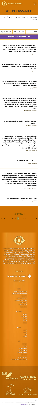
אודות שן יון (24, 316)
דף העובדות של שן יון (22, 298)
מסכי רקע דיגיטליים (22, 353)
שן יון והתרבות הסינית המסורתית (19, 359)
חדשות (19, 327)
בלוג (26, 334)
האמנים (25, 318)
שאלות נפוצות (23, 307)
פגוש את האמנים (23, 304)
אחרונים (25, 314)
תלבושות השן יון (23, 350)
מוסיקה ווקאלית (23, 348)
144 (5, 218)
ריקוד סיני (24, 344)
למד (19, 341)
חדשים (25, 330)
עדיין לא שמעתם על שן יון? (20, 291)
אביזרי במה (24, 355)
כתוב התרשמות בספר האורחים (19, 37)
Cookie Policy (24, 404)
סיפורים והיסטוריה (22, 357)
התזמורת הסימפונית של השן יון (19, 293)
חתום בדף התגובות (19, 281)
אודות (19, 289)
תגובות (25, 320)
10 (13, 218)
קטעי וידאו (19, 311)
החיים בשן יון (24, 296)
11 (10, 218)
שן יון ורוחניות (23, 302)
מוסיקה (25, 346)
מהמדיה (25, 323)
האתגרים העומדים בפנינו (21, 300)
